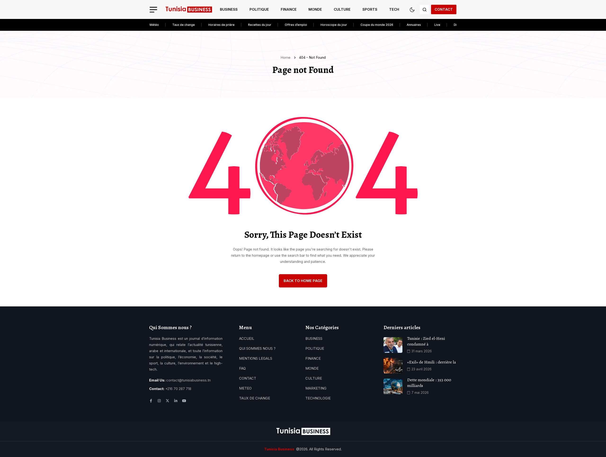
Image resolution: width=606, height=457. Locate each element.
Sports (369, 9)
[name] (189, 9)
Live (437, 25)
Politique (259, 9)
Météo (154, 25)
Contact (444, 9)
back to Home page (303, 280)
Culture (342, 9)
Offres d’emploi (296, 25)
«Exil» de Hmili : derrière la (431, 362)
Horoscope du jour (334, 25)
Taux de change (183, 25)
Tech (394, 9)
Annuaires (414, 25)
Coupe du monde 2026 (377, 25)
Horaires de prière (221, 25)
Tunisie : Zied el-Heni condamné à (426, 341)
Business (229, 9)
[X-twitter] (167, 401)
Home (286, 57)
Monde (315, 9)
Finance (289, 9)
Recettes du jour (259, 25)
